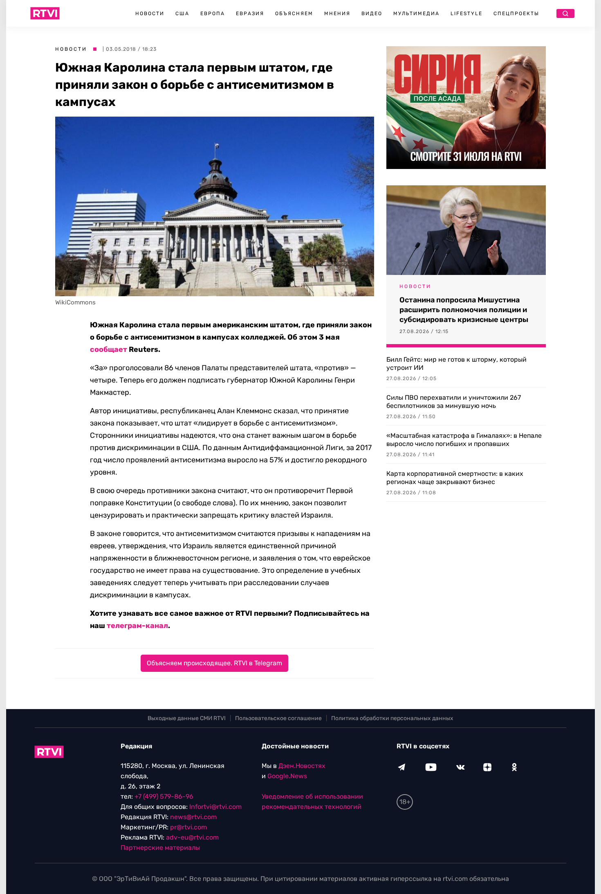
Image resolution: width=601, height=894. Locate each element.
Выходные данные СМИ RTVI (187, 718)
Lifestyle (466, 13)
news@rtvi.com (193, 817)
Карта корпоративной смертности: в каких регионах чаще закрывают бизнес (454, 478)
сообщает (108, 349)
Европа (212, 13)
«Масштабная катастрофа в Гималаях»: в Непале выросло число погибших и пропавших (464, 440)
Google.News (287, 776)
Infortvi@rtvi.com (215, 807)
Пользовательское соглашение (278, 718)
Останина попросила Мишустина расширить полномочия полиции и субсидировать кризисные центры (463, 309)
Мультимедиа (416, 13)
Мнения (337, 13)
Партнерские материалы (160, 847)
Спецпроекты (516, 13)
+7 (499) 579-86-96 (164, 796)
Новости (149, 13)
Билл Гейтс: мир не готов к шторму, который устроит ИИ (456, 364)
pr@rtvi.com (188, 827)
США (182, 13)
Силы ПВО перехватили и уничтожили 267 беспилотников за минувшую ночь (453, 402)
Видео (371, 13)
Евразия (250, 13)
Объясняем (294, 13)
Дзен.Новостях (301, 766)
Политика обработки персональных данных (392, 718)
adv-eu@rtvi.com (192, 837)
